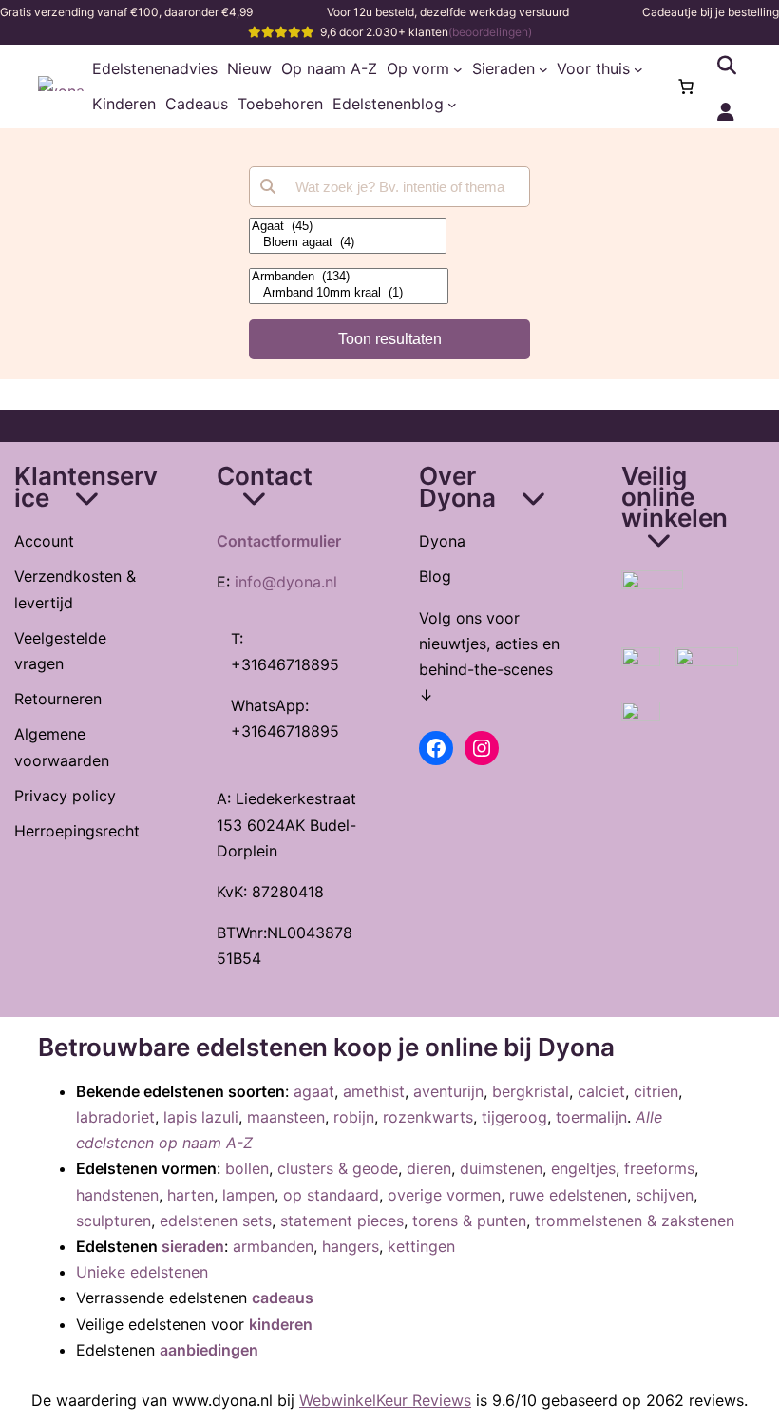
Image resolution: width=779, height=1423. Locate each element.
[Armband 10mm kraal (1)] (348, 293)
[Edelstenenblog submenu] (452, 104)
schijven (665, 1194)
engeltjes (583, 1168)
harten (190, 1194)
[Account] (725, 112)
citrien (656, 1091)
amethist (374, 1091)
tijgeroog (514, 1116)
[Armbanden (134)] (348, 277)
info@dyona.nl (286, 581)
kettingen (421, 1246)
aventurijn (448, 1091)
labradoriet (115, 1116)
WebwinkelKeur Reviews (385, 1400)
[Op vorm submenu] (458, 69)
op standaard (331, 1194)
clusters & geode (337, 1168)
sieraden (193, 1246)
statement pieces (342, 1220)
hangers (350, 1246)
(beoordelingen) (490, 32)
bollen (247, 1168)
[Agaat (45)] (348, 227)
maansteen (286, 1116)
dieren (429, 1168)
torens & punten (469, 1220)
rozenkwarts (428, 1116)
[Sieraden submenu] (543, 69)
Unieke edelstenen (142, 1271)
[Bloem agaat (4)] (348, 243)
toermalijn (591, 1116)
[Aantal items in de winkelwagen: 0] (686, 86)
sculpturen (113, 1220)
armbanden (273, 1246)
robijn (353, 1116)
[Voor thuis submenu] (638, 69)
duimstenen (501, 1168)
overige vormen (444, 1194)
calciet (601, 1091)
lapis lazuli (200, 1116)
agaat (314, 1091)
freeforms (659, 1168)
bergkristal (530, 1091)
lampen (248, 1194)
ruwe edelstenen (568, 1194)
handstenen (117, 1194)
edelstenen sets (216, 1220)
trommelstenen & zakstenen (634, 1220)
